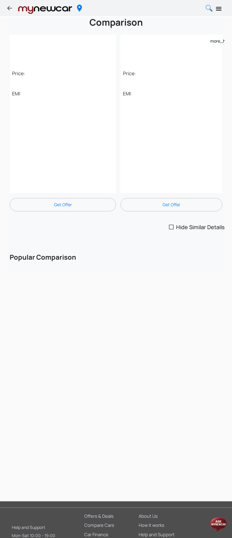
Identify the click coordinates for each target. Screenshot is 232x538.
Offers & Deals (99, 516)
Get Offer (63, 204)
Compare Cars (99, 525)
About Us (148, 516)
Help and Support (28, 527)
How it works (151, 525)
